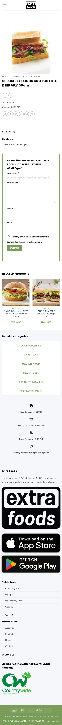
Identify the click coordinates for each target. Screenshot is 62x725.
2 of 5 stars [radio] (13, 178)
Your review (13, 182)
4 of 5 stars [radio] (31, 178)
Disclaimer (35, 716)
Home (5, 76)
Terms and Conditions (15, 716)
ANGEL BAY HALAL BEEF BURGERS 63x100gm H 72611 (16, 314)
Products (9, 634)
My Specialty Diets (14, 600)
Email (10, 222)
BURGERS (35, 76)
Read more (16, 322)
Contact (9, 646)
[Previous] (2, 304)
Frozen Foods (20, 76)
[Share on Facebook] (10, 113)
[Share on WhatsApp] (5, 113)
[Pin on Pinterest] (26, 113)
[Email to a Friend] (21, 113)
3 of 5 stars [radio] (21, 178)
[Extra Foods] (31, 5)
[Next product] (5, 95)
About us (9, 627)
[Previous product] (10, 95)
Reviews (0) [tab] (8, 131)
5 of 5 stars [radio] (43, 178)
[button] (4, 5)
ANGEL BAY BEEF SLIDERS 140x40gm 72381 (46, 314)
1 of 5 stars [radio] (7, 178)
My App (9, 594)
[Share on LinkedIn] (32, 113)
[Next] (59, 304)
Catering (9, 606)
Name (10, 208)
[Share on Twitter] (15, 113)
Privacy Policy (50, 716)
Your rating (13, 173)
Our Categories (12, 588)
